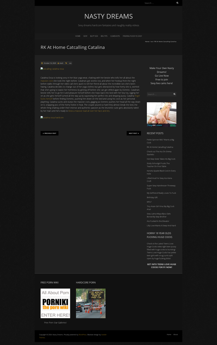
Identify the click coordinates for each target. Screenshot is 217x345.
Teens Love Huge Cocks (157, 252)
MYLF (149, 201)
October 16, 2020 (49, 63)
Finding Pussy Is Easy (132, 36)
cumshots (115, 36)
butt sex (94, 36)
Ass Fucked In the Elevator (158, 221)
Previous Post (50, 133)
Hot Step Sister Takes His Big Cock (161, 159)
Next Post (133, 133)
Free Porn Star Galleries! (55, 322)
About (175, 334)
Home (77, 36)
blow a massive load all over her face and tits (89, 110)
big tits (104, 36)
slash (61, 63)
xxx (152, 41)
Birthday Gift (152, 197)
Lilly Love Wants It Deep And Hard (161, 225)
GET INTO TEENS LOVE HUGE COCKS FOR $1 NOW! (161, 266)
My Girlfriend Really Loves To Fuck (161, 193)
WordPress (83, 334)
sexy (85, 36)
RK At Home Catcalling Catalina (160, 147)
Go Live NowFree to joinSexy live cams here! (162, 79)
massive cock (47, 80)
